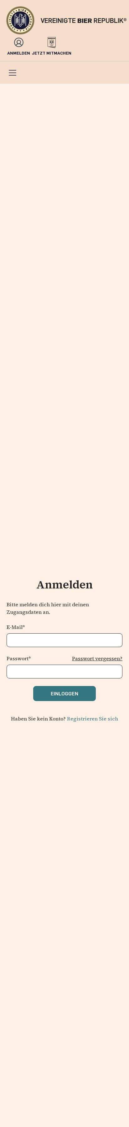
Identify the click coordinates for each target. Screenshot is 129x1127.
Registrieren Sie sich (92, 718)
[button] (11, 72)
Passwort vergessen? (97, 658)
